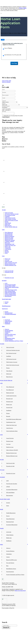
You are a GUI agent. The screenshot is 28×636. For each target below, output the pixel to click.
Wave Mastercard (9, 232)
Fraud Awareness (9, 339)
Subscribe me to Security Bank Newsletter (13, 115)
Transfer (4, 316)
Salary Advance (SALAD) (11, 262)
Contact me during (6, 108)
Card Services (8, 249)
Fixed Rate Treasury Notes (11, 289)
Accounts (4, 209)
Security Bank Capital (6, 299)
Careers (6, 333)
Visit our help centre (6, 80)
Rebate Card (9, 404)
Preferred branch (6, 106)
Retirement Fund (8, 312)
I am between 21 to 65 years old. (12, 54)
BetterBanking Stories (10, 338)
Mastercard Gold (8, 235)
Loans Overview (10, 438)
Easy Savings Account (10, 215)
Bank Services (8, 225)
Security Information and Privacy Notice (14, 340)
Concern (4, 100)
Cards (3, 229)
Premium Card (9, 401)
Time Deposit (8, 223)
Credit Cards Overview (11, 395)
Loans (3, 256)
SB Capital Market (10, 492)
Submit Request (6, 117)
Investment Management (10, 295)
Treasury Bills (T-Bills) (10, 286)
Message (4, 111)
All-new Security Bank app (11, 226)
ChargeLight (8, 248)
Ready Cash (7, 246)
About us (7, 329)
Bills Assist (7, 242)
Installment (8, 410)
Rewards (7, 251)
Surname (4, 92)
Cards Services (9, 428)
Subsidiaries (7, 331)
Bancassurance (8, 296)
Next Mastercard (8, 233)
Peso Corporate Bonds (10, 291)
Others (3, 326)
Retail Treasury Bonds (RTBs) (12, 287)
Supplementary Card (9, 244)
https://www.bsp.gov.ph (20, 590)
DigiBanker (7, 323)
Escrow (6, 311)
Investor (6, 302)
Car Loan (7, 260)
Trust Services (5, 308)
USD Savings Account (10, 217)
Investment (4, 280)
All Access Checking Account (11, 214)
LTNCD (7, 288)
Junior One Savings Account (11, 220)
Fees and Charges (9, 335)
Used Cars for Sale (9, 270)
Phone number (5, 95)
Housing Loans (9, 441)
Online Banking (8, 321)
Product (4, 103)
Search (6, 627)
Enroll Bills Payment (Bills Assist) (13, 419)
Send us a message (6, 82)
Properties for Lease (9, 277)
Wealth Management (6, 306)
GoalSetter (7, 216)
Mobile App (7, 322)
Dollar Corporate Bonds (10, 293)
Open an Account (9, 212)
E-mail (3, 98)
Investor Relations (9, 330)
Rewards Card (9, 398)
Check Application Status (12, 431)
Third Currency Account (10, 219)
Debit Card (7, 224)
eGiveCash (7, 319)
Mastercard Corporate (10, 240)
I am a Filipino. (8, 48)
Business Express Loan (10, 264)
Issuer (6, 303)
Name (3, 89)
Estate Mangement (10, 518)
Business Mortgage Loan (10, 265)
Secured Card (9, 407)
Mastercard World (9, 239)
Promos (6, 221)
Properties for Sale (9, 272)
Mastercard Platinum (9, 236)
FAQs (6, 253)
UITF (6, 283)
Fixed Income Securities (10, 284)
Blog (6, 337)
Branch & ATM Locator (10, 334)
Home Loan (7, 258)
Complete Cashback (9, 241)
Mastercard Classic (9, 237)
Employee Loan (8, 261)
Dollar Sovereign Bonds (10, 292)
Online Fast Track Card (10, 245)
